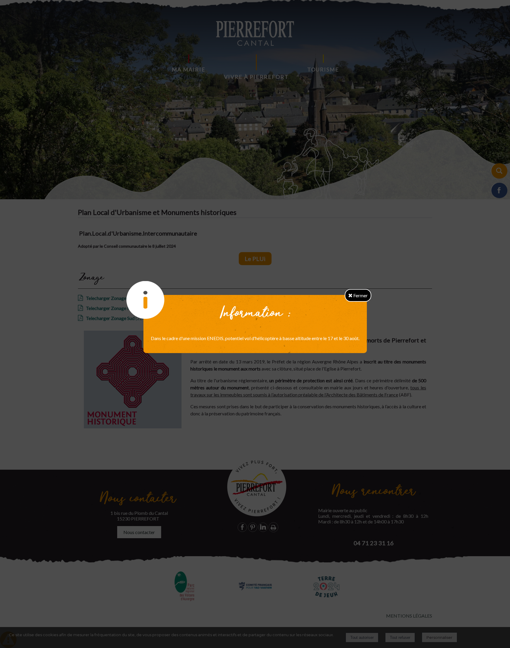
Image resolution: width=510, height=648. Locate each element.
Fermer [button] (360, 295)
